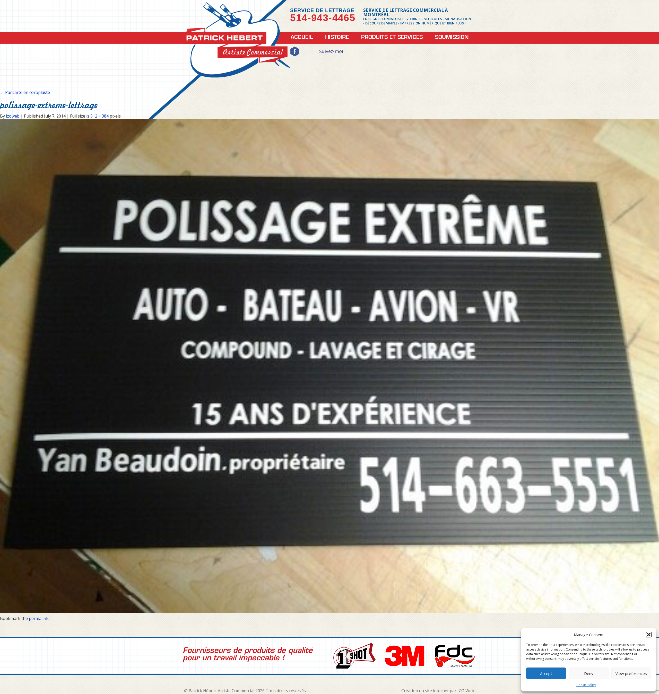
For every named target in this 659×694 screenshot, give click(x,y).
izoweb (13, 116)
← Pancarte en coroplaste (25, 92)
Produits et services (392, 37)
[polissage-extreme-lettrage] (329, 366)
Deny (588, 673)
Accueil (302, 37)
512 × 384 (99, 116)
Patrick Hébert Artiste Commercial (222, 690)
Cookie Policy (586, 685)
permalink (38, 618)
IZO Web (465, 690)
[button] (648, 634)
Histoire (337, 37)
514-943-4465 (322, 17)
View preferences (631, 673)
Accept (546, 673)
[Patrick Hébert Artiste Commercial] (237, 43)
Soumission (452, 37)
